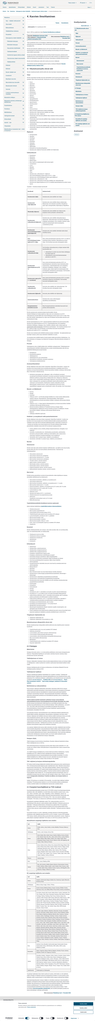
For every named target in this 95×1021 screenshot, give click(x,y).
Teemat (53, 7)
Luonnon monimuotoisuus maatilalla (12, 93)
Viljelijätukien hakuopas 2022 (40, 35)
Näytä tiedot (74, 1018)
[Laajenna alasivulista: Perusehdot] (23, 34)
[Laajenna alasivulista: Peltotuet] (23, 65)
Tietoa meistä (71, 2)
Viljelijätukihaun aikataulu (12, 31)
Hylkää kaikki (83, 1012)
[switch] (41, 1018)
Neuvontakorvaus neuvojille (12, 82)
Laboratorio (41, 7)
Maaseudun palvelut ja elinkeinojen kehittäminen (13, 101)
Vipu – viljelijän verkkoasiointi (13, 21)
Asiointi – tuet (7, 122)
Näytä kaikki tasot (85, 25)
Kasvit (34, 7)
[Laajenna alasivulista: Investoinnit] (23, 75)
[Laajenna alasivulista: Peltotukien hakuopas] (23, 41)
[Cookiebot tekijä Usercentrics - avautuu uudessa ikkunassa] (9, 1018)
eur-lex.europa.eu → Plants (60, 679)
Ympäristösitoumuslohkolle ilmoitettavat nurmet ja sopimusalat (83, 68)
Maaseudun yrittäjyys (9, 97)
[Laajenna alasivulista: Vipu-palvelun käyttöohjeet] (23, 48)
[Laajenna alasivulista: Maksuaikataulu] (23, 27)
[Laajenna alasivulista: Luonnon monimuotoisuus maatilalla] (23, 93)
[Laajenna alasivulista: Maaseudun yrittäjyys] (23, 97)
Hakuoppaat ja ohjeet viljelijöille (23, 11)
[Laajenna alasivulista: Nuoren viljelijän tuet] (23, 72)
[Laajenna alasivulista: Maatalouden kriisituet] (23, 86)
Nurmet (77, 57)
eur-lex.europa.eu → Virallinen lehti (41, 679)
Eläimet (29, 7)
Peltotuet (8, 65)
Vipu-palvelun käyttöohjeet (13, 48)
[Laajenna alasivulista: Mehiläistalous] (23, 112)
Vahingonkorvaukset (9, 115)
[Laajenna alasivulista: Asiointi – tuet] (23, 122)
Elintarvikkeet (21, 7)
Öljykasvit (78, 36)
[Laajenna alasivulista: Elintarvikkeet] (23, 119)
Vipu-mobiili (9, 24)
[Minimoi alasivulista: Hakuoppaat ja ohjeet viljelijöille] (23, 38)
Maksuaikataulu (10, 27)
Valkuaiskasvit (79, 39)
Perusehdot (8, 34)
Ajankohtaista (12, 7)
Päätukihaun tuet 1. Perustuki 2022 (62, 993)
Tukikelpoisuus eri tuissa (82, 94)
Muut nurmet (80, 64)
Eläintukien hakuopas (12, 44)
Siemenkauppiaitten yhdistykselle (41, 988)
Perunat (78, 43)
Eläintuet (8, 68)
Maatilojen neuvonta (11, 79)
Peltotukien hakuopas (12, 41)
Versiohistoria (64, 23)
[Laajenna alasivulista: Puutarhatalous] (23, 105)
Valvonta (8, 89)
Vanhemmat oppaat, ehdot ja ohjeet (39, 11)
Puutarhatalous (8, 105)
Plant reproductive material (34, 681)
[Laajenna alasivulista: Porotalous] (23, 109)
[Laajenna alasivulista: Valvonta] (23, 89)
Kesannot (78, 73)
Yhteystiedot (7, 126)
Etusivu (4, 7)
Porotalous (7, 109)
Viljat (77, 33)
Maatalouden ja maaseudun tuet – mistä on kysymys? (14, 129)
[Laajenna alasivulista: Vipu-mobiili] (23, 24)
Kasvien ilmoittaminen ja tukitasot (51, 32)
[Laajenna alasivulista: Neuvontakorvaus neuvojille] (23, 82)
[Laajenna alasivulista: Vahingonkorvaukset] (23, 115)
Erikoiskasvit (79, 77)
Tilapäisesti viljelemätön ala (83, 80)
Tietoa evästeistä (31, 1007)
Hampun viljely (79, 106)
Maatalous (12, 11)
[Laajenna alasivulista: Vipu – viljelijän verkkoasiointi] (23, 21)
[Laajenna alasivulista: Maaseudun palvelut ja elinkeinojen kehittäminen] (23, 101)
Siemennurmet (80, 60)
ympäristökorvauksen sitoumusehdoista (51, 506)
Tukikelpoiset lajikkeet (81, 98)
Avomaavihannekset (81, 46)
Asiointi (83, 2)
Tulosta (57, 23)
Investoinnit (8, 75)
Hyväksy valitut (83, 1008)
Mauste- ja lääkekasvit (81, 49)
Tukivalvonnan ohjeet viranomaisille (16, 58)
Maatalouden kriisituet (11, 85)
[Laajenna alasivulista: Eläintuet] (23, 68)
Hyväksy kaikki (83, 1003)
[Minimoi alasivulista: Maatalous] (23, 17)
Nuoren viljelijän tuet (11, 72)
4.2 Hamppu (78, 88)
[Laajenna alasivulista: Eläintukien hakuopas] (23, 44)
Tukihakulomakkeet (12, 51)
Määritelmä (78, 91)
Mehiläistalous (8, 112)
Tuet (47, 7)
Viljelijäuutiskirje (11, 61)
